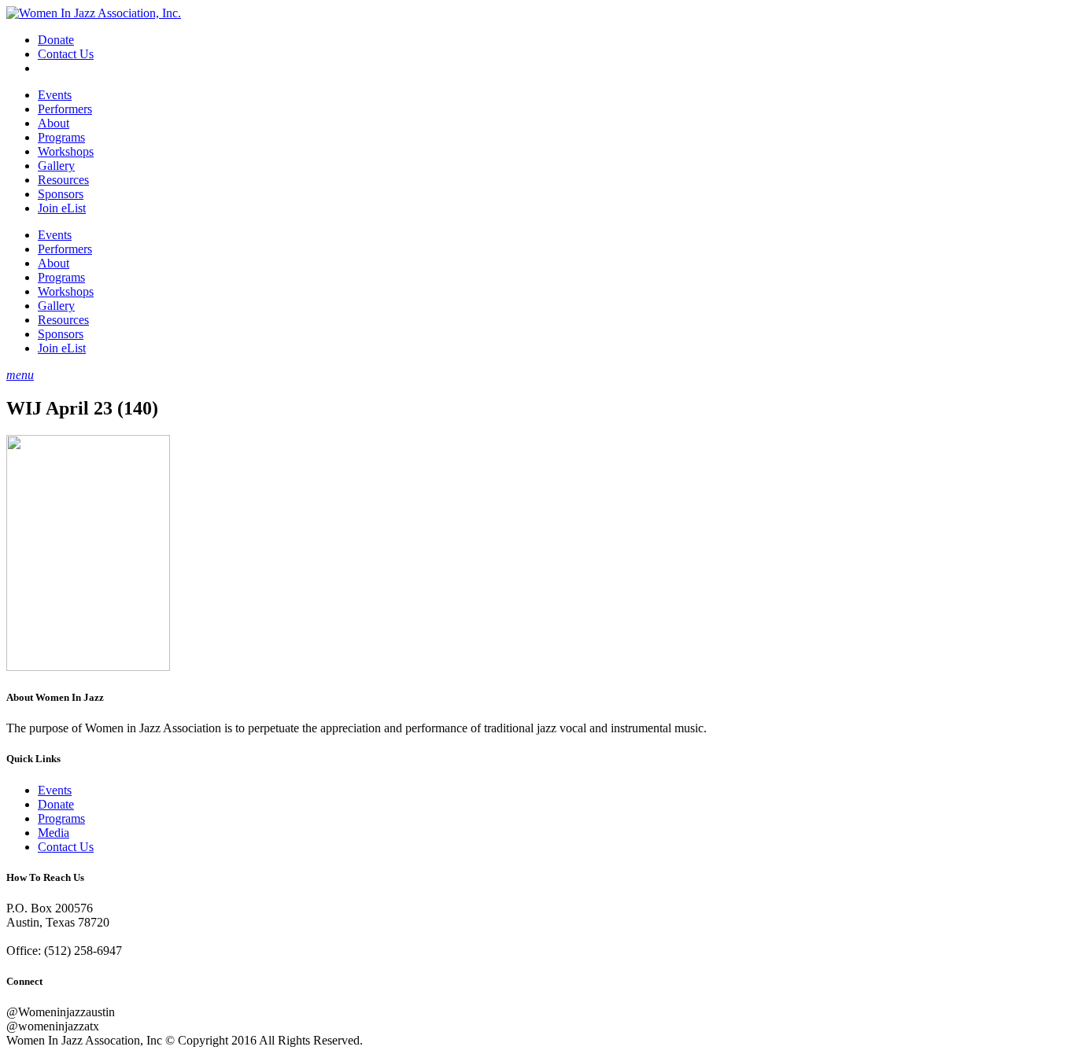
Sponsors (60, 194)
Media (53, 832)
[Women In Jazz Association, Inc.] (93, 13)
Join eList (62, 208)
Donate (56, 39)
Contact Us (66, 54)
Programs (61, 137)
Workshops (66, 151)
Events (55, 94)
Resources (63, 179)
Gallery (56, 165)
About (53, 123)
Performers (65, 109)
